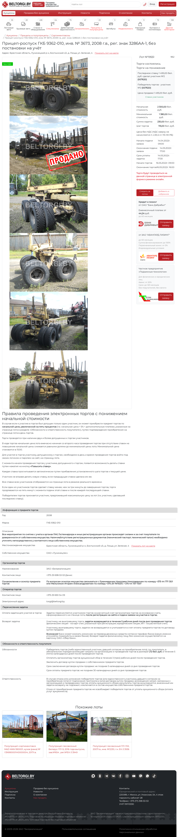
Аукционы (9, 13)
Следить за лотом (145, 192)
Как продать (167, 13)
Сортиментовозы (60, 35)
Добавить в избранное (163, 192)
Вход (152, 4)
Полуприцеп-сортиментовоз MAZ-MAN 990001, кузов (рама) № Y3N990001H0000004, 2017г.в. (22, 749)
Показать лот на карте (107, 53)
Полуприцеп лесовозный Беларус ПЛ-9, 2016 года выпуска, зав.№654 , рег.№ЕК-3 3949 (67, 749)
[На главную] (3, 35)
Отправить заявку (166, 224)
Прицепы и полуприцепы (34, 35)
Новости (85, 13)
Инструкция (64, 13)
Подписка (104, 13)
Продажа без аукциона (36, 13)
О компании (125, 13)
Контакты (147, 13)
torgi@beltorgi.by (55, 601)
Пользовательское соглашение (79, 829)
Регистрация (167, 4)
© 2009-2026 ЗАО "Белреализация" (24, 829)
